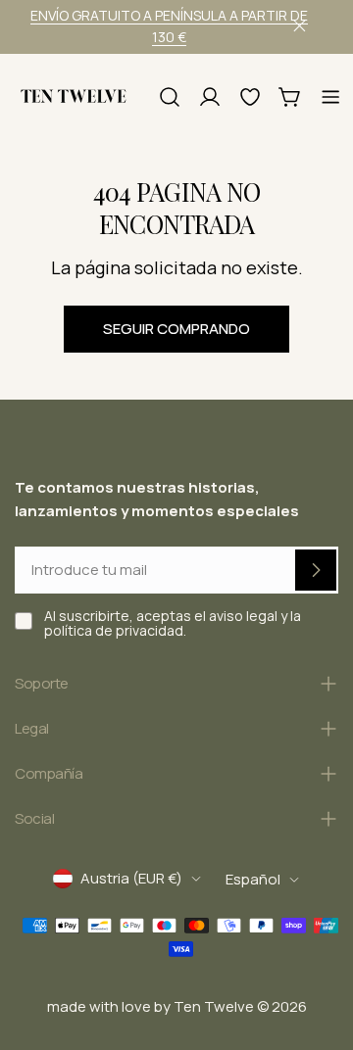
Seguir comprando (176, 328)
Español (253, 879)
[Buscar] (169, 97)
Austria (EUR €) (131, 878)
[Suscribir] (315, 570)
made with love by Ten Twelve (150, 1006)
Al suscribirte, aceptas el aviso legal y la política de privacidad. (172, 623)
